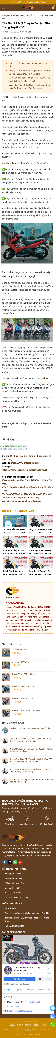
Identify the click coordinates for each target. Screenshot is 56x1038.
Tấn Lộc (27, 32)
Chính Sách (25, 1029)
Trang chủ (6, 15)
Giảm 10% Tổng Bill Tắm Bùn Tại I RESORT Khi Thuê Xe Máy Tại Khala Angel (31, 750)
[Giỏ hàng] (52, 8)
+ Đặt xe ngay (41, 630)
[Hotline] (53, 1026)
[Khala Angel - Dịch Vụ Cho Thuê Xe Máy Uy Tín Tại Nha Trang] (28, 7)
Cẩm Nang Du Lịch (38, 1029)
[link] (25, 470)
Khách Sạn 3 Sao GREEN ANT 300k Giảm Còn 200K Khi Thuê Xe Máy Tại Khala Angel (31, 760)
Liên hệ (28, 1031)
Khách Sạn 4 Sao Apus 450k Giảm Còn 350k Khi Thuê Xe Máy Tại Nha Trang (30, 770)
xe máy (31, 215)
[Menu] (3, 7)
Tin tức (50, 1029)
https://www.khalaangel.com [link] (25, 463)
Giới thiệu (16, 1029)
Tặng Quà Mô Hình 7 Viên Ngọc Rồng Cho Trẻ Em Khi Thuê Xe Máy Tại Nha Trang (30, 740)
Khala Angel (12, 163)
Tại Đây (44, 378)
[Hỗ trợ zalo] (53, 1018)
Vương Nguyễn (34, 1035)
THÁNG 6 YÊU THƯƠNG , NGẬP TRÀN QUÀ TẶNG (31, 728)
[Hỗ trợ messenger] (53, 1010)
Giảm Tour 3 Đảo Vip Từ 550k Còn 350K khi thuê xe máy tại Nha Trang (31, 780)
